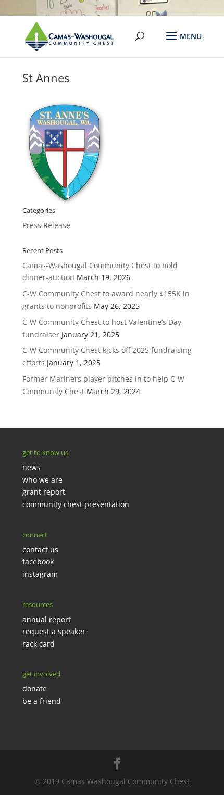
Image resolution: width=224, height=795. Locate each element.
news (31, 467)
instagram (40, 574)
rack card (38, 644)
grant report (43, 492)
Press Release (46, 225)
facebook (38, 561)
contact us (40, 549)
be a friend (41, 701)
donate (34, 688)
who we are (42, 480)
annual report (46, 619)
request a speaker (53, 631)
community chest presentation (75, 504)
